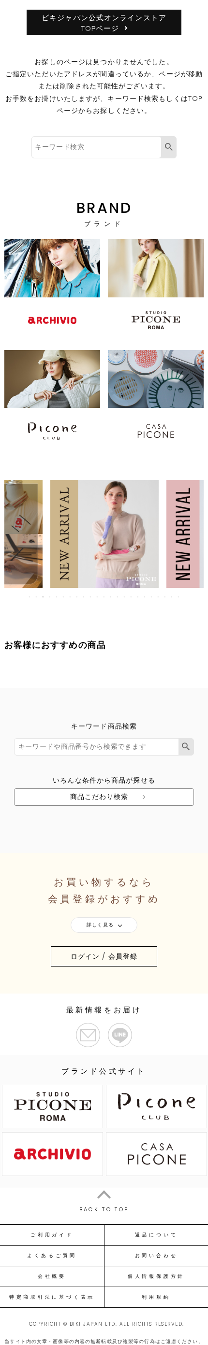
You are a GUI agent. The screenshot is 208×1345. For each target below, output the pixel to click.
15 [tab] (124, 596)
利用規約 (156, 1297)
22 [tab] (172, 596)
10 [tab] (91, 596)
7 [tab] (70, 596)
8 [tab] (77, 596)
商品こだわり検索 (99, 796)
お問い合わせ (156, 1255)
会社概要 (52, 1276)
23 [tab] (179, 596)
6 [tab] (63, 596)
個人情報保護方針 (156, 1276)
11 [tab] (97, 596)
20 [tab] (158, 596)
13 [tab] (111, 596)
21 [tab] (165, 596)
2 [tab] (36, 596)
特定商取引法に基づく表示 (52, 1297)
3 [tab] (43, 596)
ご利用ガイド (52, 1235)
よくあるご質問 (52, 1255)
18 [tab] (145, 596)
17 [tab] (138, 596)
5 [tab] (57, 596)
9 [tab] (84, 596)
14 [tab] (118, 596)
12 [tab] (104, 596)
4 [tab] (50, 596)
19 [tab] (151, 596)
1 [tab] (30, 596)
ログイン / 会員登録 (104, 956)
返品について (156, 1235)
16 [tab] (131, 596)
